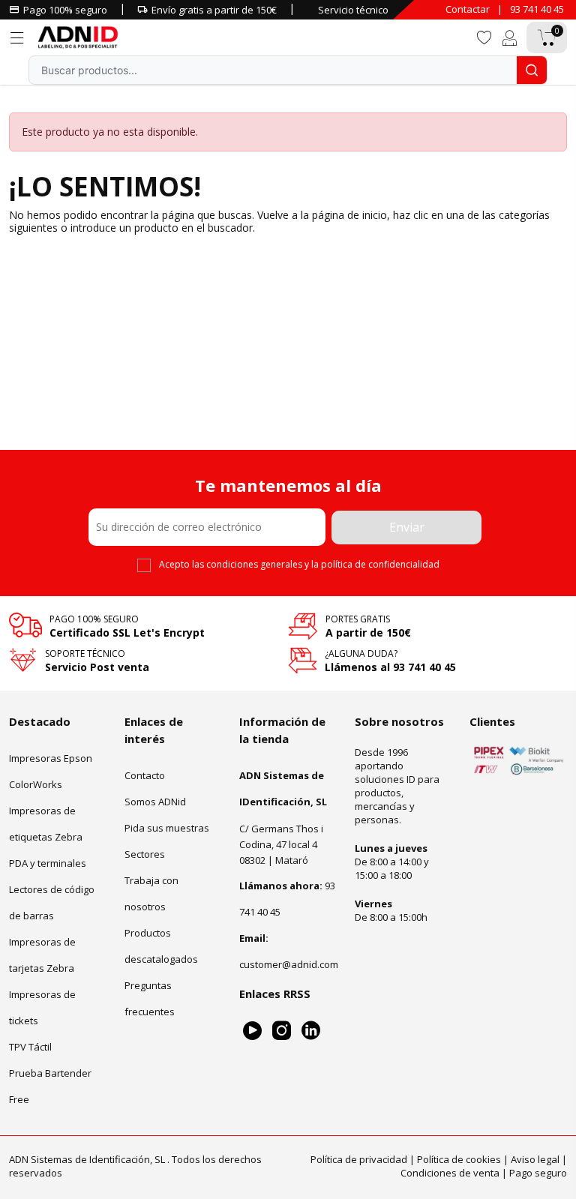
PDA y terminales (47, 863)
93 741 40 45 (537, 9)
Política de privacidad (358, 1159)
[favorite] (483, 36)
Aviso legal (535, 1159)
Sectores (144, 854)
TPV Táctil (30, 1047)
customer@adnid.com (288, 964)
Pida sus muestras (166, 828)
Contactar (468, 9)
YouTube (252, 1030)
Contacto (144, 775)
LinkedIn (311, 1030)
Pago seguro (538, 1173)
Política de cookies (459, 1159)
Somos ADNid (155, 801)
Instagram (281, 1030)
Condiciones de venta (450, 1173)
